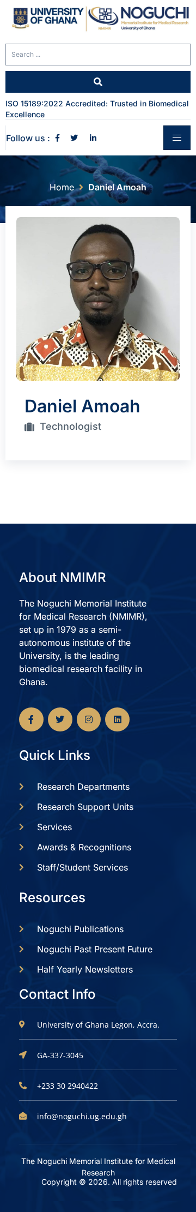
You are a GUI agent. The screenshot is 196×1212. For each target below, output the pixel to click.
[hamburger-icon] (177, 137)
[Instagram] (89, 719)
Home (62, 187)
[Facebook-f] (31, 719)
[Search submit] (98, 82)
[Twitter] (60, 719)
